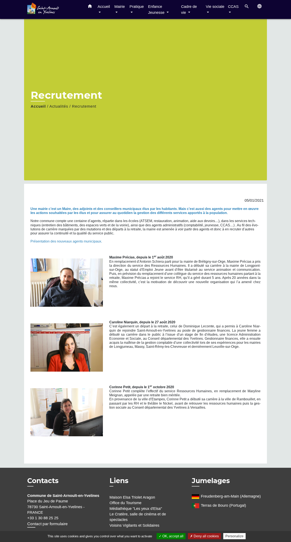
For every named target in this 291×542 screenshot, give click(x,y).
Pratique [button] (137, 6)
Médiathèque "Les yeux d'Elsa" (135, 508)
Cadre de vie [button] (189, 9)
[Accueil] (54, 9)
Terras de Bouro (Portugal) (223, 505)
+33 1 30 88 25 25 (42, 518)
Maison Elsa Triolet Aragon (132, 497)
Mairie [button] (119, 6)
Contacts (43, 481)
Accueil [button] (104, 6)
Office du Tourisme (125, 503)
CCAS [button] (233, 6)
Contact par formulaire (47, 524)
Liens (118, 480)
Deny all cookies (206, 536)
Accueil (38, 106)
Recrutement (84, 106)
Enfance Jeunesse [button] (157, 9)
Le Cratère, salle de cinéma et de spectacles (137, 517)
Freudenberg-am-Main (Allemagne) (231, 496)
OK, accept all (172, 536)
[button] (90, 7)
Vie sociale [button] (215, 6)
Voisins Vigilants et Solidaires (134, 525)
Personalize (234, 536)
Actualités (58, 106)
